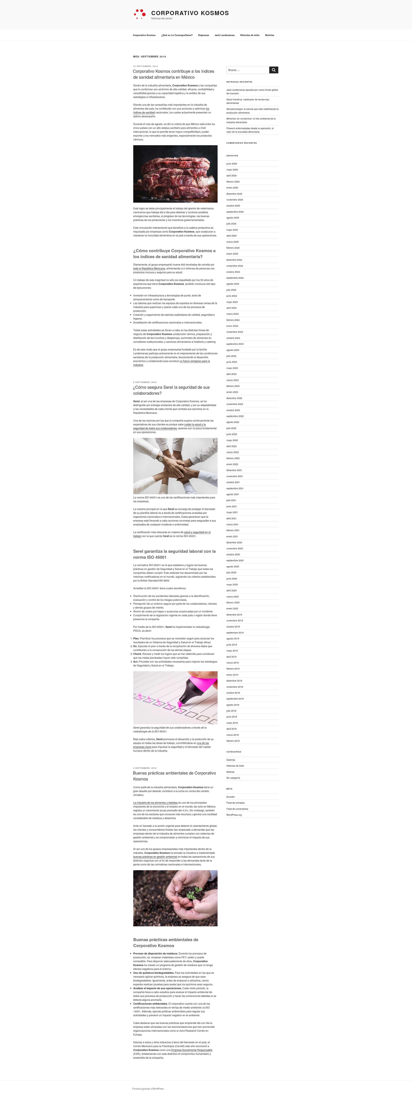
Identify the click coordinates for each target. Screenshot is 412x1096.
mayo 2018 (232, 722)
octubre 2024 (233, 271)
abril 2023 (231, 374)
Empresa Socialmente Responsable (191, 1050)
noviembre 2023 (234, 331)
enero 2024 (232, 325)
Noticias (269, 35)
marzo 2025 (232, 241)
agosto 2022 (232, 422)
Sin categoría (233, 777)
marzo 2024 (232, 313)
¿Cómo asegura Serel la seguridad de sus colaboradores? (171, 390)
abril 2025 (231, 235)
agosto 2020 (232, 566)
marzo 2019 (232, 662)
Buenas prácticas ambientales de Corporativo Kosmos (174, 775)
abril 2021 (231, 518)
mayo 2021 (232, 512)
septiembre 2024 (235, 277)
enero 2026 (232, 187)
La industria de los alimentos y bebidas (155, 802)
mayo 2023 (232, 368)
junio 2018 (231, 716)
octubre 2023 (233, 337)
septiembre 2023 (235, 343)
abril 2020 (231, 590)
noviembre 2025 (234, 199)
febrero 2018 (233, 740)
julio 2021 (231, 500)
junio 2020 (231, 578)
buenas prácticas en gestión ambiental (155, 856)
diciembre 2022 (234, 398)
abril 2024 (231, 307)
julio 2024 (231, 289)
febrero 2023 (233, 386)
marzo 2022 (232, 452)
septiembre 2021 (235, 488)
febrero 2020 (233, 602)
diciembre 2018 (234, 680)
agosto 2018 (232, 704)
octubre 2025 (233, 205)
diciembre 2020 (234, 542)
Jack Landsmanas (225, 35)
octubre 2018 (233, 692)
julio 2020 (231, 572)
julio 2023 (231, 356)
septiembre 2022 (235, 416)
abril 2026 (231, 175)
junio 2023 (231, 361)
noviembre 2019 (234, 620)
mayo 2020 (232, 584)
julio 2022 (231, 428)
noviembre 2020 (234, 548)
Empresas (203, 35)
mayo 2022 (232, 440)
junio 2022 (231, 434)
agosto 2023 (232, 350)
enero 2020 (232, 608)
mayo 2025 (232, 229)
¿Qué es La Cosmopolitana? (177, 35)
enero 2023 (232, 392)
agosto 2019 (232, 638)
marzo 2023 (232, 380)
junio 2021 (231, 506)
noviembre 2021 (234, 476)
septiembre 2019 (235, 632)
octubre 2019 (233, 626)
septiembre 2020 (235, 560)
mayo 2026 (232, 169)
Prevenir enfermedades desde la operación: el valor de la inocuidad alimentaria (250, 130)
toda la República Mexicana (149, 268)
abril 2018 (231, 728)
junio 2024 (231, 295)
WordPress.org (234, 814)
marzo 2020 (232, 596)
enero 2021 (232, 536)
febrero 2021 (233, 530)
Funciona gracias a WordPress (148, 1088)
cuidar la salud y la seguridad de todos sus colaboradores (169, 426)
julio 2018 (231, 710)
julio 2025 (231, 223)
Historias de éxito (250, 35)
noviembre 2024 (234, 265)
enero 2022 (232, 464)
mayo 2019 (232, 650)
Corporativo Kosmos (190, 13)
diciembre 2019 (234, 614)
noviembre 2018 (234, 686)
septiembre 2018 (235, 698)
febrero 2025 (233, 247)
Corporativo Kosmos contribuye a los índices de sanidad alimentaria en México (173, 74)
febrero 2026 (233, 181)
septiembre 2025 (235, 211)
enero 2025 (232, 253)
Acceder (230, 796)
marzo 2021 (232, 524)
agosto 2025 (232, 217)
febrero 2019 (233, 668)
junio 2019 (231, 644)
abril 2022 (231, 446)
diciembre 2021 (234, 470)
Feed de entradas (235, 802)
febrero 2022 (233, 458)
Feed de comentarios (237, 808)
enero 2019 (232, 674)
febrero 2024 (233, 319)
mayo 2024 (232, 301)
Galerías (230, 759)
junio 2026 (231, 163)
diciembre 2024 (234, 259)
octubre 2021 (233, 482)
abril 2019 (231, 656)
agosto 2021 (232, 494)
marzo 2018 (232, 734)
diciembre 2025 (234, 193)
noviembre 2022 (234, 404)
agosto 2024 (232, 283)
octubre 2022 (233, 410)
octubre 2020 (233, 554)
